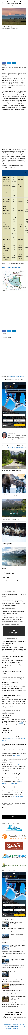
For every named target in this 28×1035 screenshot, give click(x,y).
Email (4, 807)
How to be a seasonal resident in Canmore (12, 672)
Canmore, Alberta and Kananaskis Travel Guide (14, 1013)
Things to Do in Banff (8, 787)
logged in (11, 581)
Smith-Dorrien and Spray (9, 495)
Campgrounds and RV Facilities (16, 376)
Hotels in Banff (6, 715)
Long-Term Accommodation (10, 682)
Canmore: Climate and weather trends (17, 960)
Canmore (20, 765)
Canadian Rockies (7, 730)
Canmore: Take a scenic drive (16, 922)
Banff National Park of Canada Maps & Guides (14, 745)
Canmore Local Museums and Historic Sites (17, 985)
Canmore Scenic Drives (15, 971)
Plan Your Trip (17, 1026)
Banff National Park (11, 739)
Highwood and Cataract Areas (10, 519)
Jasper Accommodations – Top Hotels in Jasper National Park (14, 642)
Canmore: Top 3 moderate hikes (17, 945)
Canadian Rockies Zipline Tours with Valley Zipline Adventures (13, 612)
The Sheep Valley (7, 544)
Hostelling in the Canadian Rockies (12, 656)
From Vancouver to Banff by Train (12, 774)
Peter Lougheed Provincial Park (11, 695)
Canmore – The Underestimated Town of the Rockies (14, 760)
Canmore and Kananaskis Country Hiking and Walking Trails (18, 997)
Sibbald (4, 568)
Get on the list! (17, 755)
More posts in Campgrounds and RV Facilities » (16, 447)
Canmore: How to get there (16, 934)
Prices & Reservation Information (11, 267)
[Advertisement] (14, 46)
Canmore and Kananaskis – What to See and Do (14, 595)
